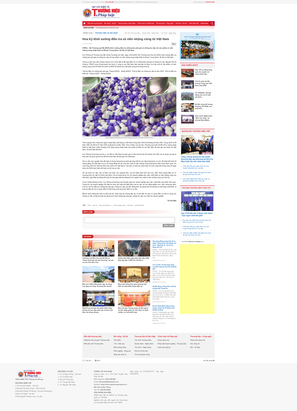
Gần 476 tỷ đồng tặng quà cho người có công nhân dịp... (203, 72)
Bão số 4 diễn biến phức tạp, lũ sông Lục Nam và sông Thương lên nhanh (97, 285)
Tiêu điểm (117, 340)
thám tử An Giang (194, 241)
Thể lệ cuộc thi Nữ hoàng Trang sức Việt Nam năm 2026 (203, 83)
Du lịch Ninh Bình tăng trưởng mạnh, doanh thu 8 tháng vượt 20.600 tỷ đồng (163, 308)
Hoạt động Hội (194, 23)
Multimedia (204, 23)
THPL (89, 205)
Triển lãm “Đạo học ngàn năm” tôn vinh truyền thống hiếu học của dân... (196, 167)
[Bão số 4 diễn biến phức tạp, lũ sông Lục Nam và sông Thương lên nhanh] (98, 274)
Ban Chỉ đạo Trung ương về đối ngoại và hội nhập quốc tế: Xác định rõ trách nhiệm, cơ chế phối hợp (133, 310)
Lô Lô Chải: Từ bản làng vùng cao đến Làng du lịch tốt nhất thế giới (164, 267)
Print (173, 44)
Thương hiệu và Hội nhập (126, 23)
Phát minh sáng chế (197, 340)
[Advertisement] (197, 279)
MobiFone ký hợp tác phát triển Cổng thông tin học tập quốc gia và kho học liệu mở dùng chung (97, 310)
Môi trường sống (120, 347)
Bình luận (168, 226)
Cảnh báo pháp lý (164, 347)
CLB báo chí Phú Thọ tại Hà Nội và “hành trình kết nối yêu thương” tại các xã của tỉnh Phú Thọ (98, 260)
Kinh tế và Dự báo (141, 351)
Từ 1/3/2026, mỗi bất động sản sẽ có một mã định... (203, 95)
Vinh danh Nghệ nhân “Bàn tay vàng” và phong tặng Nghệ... (203, 118)
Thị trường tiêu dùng (142, 354)
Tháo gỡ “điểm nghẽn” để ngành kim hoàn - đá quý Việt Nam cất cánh (197, 173)
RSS (98, 360)
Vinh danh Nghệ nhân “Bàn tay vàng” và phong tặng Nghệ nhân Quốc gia (196, 180)
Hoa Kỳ (95, 205)
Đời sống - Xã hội (110, 23)
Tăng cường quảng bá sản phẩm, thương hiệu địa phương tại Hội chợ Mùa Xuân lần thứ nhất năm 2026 (197, 159)
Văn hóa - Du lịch (181, 23)
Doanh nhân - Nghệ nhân (150, 33)
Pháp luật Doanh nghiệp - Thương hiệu (172, 344)
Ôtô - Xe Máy (195, 347)
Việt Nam (130, 205)
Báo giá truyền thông (102, 387)
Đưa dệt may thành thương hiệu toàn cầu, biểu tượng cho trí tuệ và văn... (197, 221)
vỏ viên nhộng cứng (119, 205)
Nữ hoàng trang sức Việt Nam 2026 (107, 28)
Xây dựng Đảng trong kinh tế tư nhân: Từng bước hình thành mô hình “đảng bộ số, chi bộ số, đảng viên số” (164, 244)
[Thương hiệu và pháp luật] (29, 374)
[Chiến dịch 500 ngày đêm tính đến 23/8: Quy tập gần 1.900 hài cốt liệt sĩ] (134, 248)
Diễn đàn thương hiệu (94, 23)
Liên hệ (88, 360)
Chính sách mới (163, 340)
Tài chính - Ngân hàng (168, 33)
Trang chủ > (88, 33)
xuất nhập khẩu (139, 205)
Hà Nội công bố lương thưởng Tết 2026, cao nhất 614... (204, 106)
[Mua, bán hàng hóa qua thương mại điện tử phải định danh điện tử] (134, 274)
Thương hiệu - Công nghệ (164, 23)
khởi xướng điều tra (105, 205)
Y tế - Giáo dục (119, 344)
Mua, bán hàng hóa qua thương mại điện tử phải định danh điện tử (132, 285)
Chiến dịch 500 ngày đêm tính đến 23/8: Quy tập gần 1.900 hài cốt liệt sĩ (133, 259)
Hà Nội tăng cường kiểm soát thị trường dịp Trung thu (164, 287)
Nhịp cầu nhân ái (120, 354)
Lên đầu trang (208, 360)
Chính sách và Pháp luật (145, 23)
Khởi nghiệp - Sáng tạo (122, 351)
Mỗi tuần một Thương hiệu (93, 344)
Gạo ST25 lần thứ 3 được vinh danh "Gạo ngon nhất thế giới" (197, 214)
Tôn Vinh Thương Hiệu (132, 33)
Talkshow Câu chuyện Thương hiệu (97, 340)
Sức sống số (194, 344)
